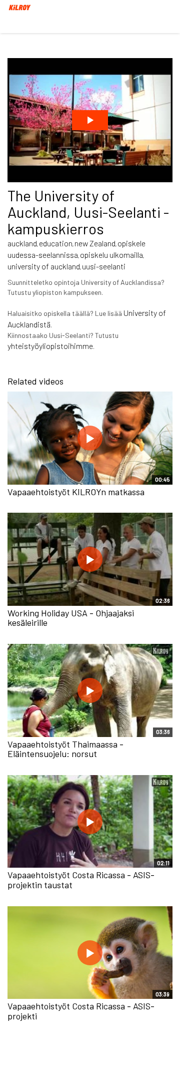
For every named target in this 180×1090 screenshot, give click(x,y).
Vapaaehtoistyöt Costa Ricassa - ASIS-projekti (81, 1010)
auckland (22, 243)
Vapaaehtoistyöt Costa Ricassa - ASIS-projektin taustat (81, 879)
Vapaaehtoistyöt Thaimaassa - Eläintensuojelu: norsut (66, 749)
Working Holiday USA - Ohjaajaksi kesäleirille (71, 617)
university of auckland (44, 266)
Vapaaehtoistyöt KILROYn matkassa (76, 491)
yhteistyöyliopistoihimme (50, 345)
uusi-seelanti (104, 266)
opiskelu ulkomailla (111, 254)
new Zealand (95, 243)
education (55, 243)
